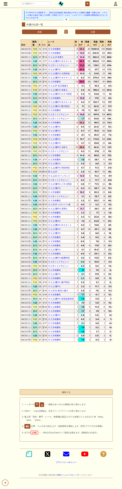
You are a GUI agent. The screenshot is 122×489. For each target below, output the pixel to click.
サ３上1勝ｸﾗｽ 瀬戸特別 (58, 282)
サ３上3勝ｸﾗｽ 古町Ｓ (58, 147)
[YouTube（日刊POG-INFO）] (84, 454)
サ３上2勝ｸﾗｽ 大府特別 (59, 73)
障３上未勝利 (54, 307)
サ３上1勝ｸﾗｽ (54, 69)
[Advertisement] (66, 366)
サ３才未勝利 (54, 49)
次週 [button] (93, 32)
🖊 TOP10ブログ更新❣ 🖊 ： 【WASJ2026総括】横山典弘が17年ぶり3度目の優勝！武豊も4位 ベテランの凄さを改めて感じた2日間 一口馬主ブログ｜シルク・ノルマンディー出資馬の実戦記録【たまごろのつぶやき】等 (67, 15)
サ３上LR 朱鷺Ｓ (56, 57)
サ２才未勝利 (54, 159)
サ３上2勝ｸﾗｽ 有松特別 (59, 167)
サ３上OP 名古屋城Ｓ (58, 85)
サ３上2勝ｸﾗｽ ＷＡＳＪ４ (60, 102)
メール (70, 475)
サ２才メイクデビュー (58, 65)
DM (59, 475)
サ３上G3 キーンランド (59, 176)
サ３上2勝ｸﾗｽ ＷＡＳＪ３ (60, 61)
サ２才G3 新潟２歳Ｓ (58, 290)
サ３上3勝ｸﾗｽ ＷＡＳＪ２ (60, 77)
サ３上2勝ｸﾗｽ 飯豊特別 (59, 257)
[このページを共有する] (5, 483)
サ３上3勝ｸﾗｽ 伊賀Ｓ (58, 90)
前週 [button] (39, 32)
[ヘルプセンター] (103, 454)
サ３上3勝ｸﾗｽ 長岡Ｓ (58, 208)
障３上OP (52, 171)
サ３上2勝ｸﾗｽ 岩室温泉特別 (61, 298)
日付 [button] (23, 44)
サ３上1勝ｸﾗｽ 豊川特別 (58, 106)
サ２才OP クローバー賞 (59, 204)
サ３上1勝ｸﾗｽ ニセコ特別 (60, 184)
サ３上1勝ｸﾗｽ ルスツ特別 (60, 94)
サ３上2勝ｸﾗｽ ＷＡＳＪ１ (60, 225)
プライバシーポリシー (66, 462)
